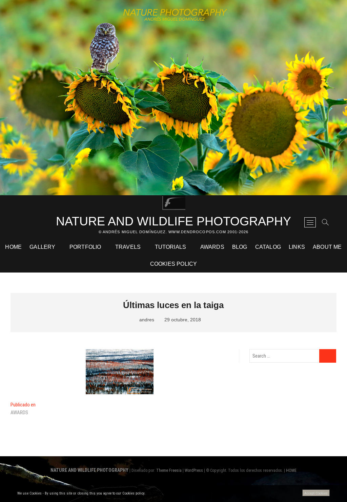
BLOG (239, 247)
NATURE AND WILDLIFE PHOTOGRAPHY (173, 221)
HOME (13, 247)
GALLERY (42, 247)
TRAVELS (128, 247)
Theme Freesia (169, 470)
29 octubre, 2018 (182, 319)
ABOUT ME (327, 247)
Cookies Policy (173, 264)
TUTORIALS (170, 247)
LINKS (297, 247)
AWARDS (212, 247)
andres (146, 319)
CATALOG (268, 247)
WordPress (194, 470)
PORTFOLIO (85, 247)
